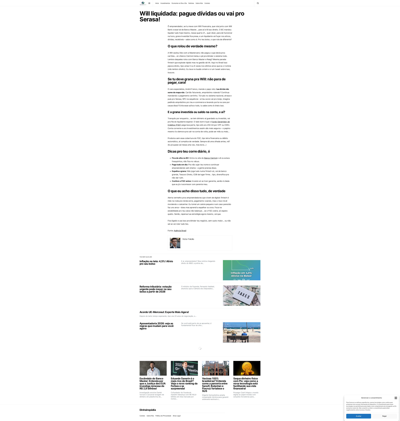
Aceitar (358, 416)
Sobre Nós (199, 3)
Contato (207, 3)
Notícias (191, 3)
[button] (396, 398)
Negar (384, 416)
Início (157, 3)
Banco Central (210, 158)
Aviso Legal (177, 416)
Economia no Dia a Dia (179, 3)
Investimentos (165, 3)
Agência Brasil (180, 231)
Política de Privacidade (163, 416)
